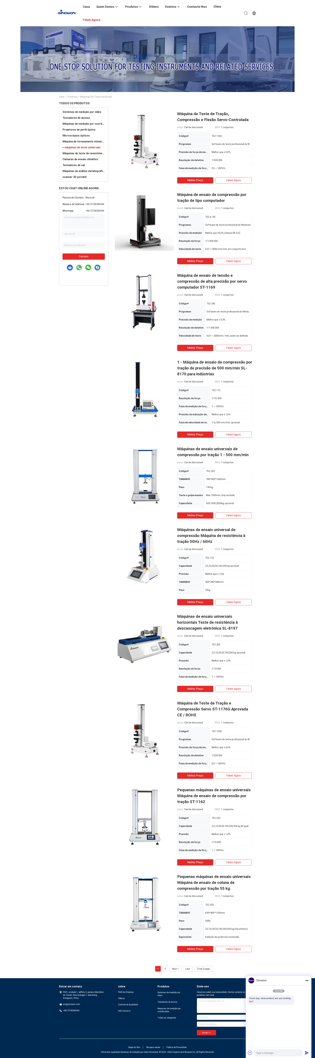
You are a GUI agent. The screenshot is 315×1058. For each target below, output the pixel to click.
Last (187, 968)
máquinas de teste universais (82, 147)
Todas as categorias (167, 1018)
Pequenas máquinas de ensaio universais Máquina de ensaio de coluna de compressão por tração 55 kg (214, 882)
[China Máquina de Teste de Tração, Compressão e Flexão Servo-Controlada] (144, 140)
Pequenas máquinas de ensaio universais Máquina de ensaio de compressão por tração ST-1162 (214, 796)
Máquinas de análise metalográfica (84, 171)
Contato (83, 256)
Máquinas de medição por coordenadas (84, 123)
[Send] (306, 1052)
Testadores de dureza (76, 117)
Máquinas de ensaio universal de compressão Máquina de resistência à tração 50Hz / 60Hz (211, 535)
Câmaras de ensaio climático (80, 159)
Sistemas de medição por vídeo (82, 112)
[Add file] (250, 1052)
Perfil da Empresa (126, 992)
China (217, 6)
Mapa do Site (134, 1047)
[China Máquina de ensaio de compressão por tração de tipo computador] (144, 221)
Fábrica (121, 998)
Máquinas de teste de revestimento (84, 153)
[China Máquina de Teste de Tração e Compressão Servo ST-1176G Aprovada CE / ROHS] (144, 729)
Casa (61, 96)
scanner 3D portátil (74, 177)
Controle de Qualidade (128, 1004)
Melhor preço (195, 180)
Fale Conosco (124, 1011)
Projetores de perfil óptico (79, 129)
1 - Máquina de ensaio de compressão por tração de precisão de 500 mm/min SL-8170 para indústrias (214, 368)
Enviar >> (206, 1033)
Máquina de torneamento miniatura (84, 141)
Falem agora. (233, 180)
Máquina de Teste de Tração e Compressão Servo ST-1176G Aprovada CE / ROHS (212, 709)
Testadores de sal (74, 165)
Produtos (72, 96)
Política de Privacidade (177, 1047)
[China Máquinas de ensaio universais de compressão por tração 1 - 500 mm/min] (144, 475)
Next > (175, 968)
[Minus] (307, 980)
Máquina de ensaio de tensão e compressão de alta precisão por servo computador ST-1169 (212, 281)
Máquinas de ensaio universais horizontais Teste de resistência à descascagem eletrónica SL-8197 (207, 622)
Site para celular (153, 1047)
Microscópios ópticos (76, 135)
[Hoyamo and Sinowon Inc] (69, 12)
